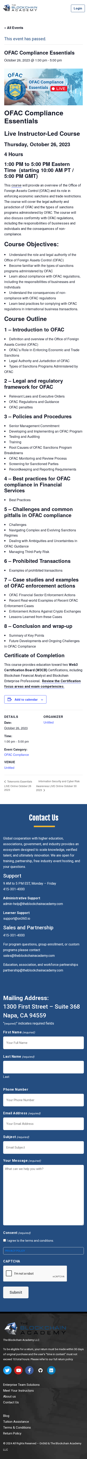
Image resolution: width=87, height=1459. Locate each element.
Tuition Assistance (16, 1422)
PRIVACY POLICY (15, 1250)
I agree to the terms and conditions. (30, 1240)
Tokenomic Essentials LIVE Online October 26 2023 (18, 785)
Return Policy (12, 1433)
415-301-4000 (14, 935)
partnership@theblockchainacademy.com (33, 970)
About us (9, 1396)
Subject (16, 1137)
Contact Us (11, 1402)
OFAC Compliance (16, 754)
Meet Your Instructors (18, 1391)
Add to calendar (26, 699)
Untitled (9, 767)
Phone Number (15, 1089)
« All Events (13, 27)
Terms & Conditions (17, 1427)
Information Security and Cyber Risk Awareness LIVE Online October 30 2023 (58, 785)
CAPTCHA (11, 1261)
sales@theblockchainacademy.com (29, 956)
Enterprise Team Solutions (21, 1385)
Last (6, 1077)
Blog (6, 1416)
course (16, 185)
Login (78, 8)
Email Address (22, 1113)
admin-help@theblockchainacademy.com (33, 904)
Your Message (22, 1161)
